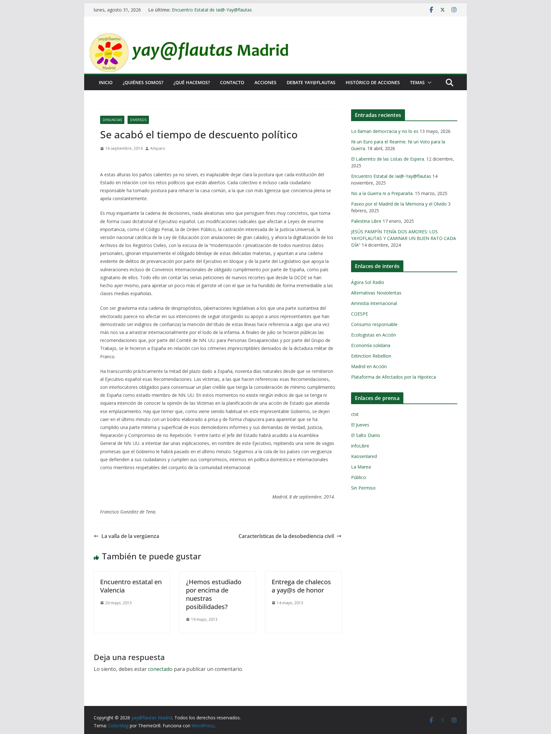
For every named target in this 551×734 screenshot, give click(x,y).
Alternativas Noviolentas (376, 293)
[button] (428, 82)
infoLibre (360, 446)
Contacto (232, 82)
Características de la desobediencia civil (286, 536)
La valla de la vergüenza (130, 536)
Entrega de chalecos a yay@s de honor (301, 586)
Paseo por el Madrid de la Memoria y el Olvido (399, 204)
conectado (160, 668)
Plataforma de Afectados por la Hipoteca (393, 377)
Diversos (138, 120)
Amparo (157, 148)
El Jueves (360, 425)
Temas (417, 82)
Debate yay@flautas (311, 82)
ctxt (355, 414)
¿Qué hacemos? (191, 82)
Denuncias (112, 120)
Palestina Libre (366, 221)
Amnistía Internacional (374, 303)
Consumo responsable (374, 324)
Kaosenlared (364, 456)
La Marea (361, 467)
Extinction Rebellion (371, 356)
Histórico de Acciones (373, 82)
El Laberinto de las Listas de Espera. (388, 159)
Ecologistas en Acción (373, 335)
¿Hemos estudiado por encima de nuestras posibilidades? (213, 594)
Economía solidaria (370, 345)
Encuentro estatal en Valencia (131, 586)
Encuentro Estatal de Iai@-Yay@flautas (212, 10)
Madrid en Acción (369, 366)
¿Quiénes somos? (143, 82)
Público (358, 477)
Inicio (106, 82)
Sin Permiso (363, 488)
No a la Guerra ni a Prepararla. (382, 193)
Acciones (265, 82)
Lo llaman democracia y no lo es (384, 131)
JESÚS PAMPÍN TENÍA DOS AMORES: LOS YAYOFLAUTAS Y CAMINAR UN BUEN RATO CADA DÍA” (403, 238)
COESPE (359, 314)
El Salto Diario (365, 435)
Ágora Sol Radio (367, 282)
